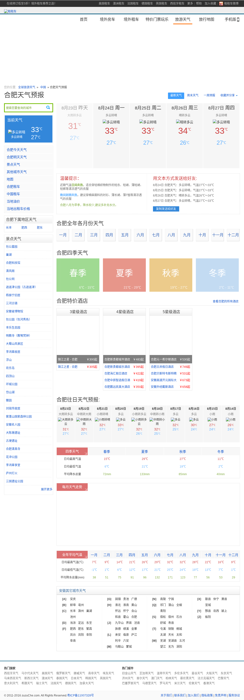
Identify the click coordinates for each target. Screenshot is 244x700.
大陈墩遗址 (13, 432)
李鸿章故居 (13, 352)
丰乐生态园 (13, 327)
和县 (118, 617)
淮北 (118, 605)
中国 (43, 87)
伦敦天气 (194, 683)
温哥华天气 (164, 673)
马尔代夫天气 (30, 673)
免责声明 (220, 695)
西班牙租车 (177, 3)
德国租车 (147, 3)
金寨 (134, 629)
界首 (129, 623)
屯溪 (163, 629)
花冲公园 (11, 457)
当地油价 (13, 201)
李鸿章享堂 (13, 465)
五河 (182, 640)
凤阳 (81, 634)
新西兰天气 (31, 678)
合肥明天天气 (17, 157)
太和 (179, 634)
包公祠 (10, 279)
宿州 (171, 617)
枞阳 (208, 617)
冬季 (220, 452)
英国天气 (105, 678)
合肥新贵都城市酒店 (124, 359)
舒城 (163, 623)
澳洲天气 (47, 678)
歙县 (208, 599)
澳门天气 (157, 678)
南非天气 (94, 673)
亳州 (81, 605)
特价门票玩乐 (157, 19)
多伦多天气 (181, 673)
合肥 (134, 617)
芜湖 (163, 640)
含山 (134, 611)
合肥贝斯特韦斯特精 (170, 373)
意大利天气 (11, 683)
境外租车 (131, 19)
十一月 (218, 235)
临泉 (126, 634)
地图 (10, 179)
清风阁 (10, 271)
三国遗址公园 (14, 481)
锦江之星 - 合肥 (77, 359)
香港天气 (209, 683)
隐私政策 (207, 695)
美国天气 (47, 673)
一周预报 (209, 95)
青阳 (163, 611)
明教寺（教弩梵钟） (19, 335)
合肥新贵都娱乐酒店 (124, 367)
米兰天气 (180, 683)
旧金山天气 (129, 673)
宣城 (208, 605)
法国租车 (133, 3)
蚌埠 (73, 605)
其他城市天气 (17, 172)
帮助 (199, 3)
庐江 (134, 634)
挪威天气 (79, 673)
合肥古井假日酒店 (170, 367)
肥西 (24, 227)
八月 (171, 235)
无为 (171, 646)
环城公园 (11, 384)
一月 (63, 235)
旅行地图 (206, 19)
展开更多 (46, 489)
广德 (134, 599)
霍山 (126, 617)
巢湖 (9, 254)
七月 (156, 235)
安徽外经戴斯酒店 (170, 387)
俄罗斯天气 (63, 673)
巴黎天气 (223, 678)
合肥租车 (13, 186)
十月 (202, 235)
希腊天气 (27, 683)
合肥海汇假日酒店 (124, 373)
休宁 (216, 599)
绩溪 (126, 629)
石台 (179, 617)
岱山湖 (10, 392)
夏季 (144, 452)
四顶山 (10, 376)
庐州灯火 (11, 473)
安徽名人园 (13, 424)
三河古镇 (11, 303)
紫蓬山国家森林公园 (19, 416)
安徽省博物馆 (14, 311)
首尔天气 (142, 678)
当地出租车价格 (18, 209)
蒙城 (129, 646)
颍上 (224, 611)
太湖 (163, 634)
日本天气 (76, 678)
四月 (109, 235)
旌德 (118, 629)
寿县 (171, 623)
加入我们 (193, 695)
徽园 (9, 400)
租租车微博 (231, 3)
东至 (89, 623)
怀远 (118, 611)
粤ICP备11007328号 (80, 695)
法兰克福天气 (206, 678)
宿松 (163, 617)
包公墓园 (11, 246)
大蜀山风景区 (14, 343)
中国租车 (13, 194)
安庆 (73, 599)
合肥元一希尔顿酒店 (170, 359)
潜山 (171, 605)
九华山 (119, 623)
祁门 (163, 605)
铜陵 (171, 629)
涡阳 (179, 646)
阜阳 (89, 634)
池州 (73, 617)
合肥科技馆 (13, 263)
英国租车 (161, 3)
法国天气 (56, 683)
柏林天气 (171, 678)
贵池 (126, 599)
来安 (118, 634)
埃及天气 (108, 673)
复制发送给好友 (166, 209)
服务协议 (234, 695)
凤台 (73, 634)
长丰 (9, 227)
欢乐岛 (10, 368)
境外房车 (107, 19)
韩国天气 (91, 678)
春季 (106, 452)
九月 (187, 235)
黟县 (208, 611)
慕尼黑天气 (187, 678)
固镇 (118, 599)
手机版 (230, 19)
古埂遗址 (11, 441)
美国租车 (104, 3)
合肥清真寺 (13, 449)
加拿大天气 (87, 683)
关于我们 (166, 695)
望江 (163, 646)
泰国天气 (62, 678)
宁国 (171, 599)
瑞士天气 (41, 683)
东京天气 (226, 673)
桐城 (179, 629)
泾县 (137, 623)
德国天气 (70, 683)
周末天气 (192, 95)
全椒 (179, 605)
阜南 (73, 640)
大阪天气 (212, 673)
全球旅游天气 (26, 87)
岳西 (216, 611)
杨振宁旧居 (13, 295)
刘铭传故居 (13, 408)
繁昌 (89, 629)
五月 (125, 235)
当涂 (73, 623)
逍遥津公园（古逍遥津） (21, 287)
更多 (190, 3)
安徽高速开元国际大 (170, 380)
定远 (81, 623)
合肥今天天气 (17, 150)
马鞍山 (119, 646)
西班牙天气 (11, 673)
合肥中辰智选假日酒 (124, 380)
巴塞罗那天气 (130, 683)
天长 (171, 634)
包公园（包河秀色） (19, 319)
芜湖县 (172, 640)
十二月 (233, 235)
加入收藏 (210, 3)
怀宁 (126, 611)
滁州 (81, 611)
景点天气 (13, 164)
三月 (94, 235)
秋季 (182, 452)
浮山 (9, 360)
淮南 (126, 605)
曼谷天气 (197, 673)
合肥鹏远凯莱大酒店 (124, 387)
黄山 (134, 605)
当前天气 (14, 120)
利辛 (118, 640)
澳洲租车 (118, 3)
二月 (78, 235)
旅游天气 (182, 19)
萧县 (224, 599)
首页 (83, 19)
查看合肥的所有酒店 (226, 301)
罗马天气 (165, 683)
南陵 (163, 599)
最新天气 (176, 95)
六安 (126, 640)
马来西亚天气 (12, 678)
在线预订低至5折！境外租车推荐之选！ (32, 3)
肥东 (40, 227)
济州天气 (127, 678)
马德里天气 (149, 683)
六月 (140, 235)
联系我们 (180, 695)
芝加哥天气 (146, 673)
